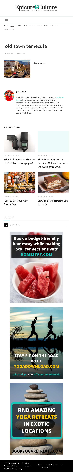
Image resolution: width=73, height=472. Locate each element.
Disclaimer (58, 465)
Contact (49, 465)
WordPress (8, 469)
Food (12, 26)
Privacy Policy (17, 469)
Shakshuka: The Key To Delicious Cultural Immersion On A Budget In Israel (53, 163)
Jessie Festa (10, 54)
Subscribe (39, 465)
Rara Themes (18, 466)
